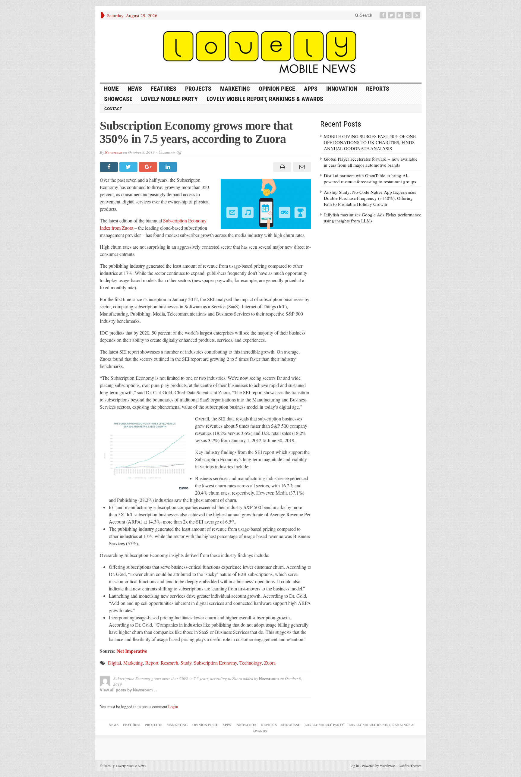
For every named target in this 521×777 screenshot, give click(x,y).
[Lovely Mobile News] (261, 51)
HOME (111, 88)
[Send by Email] (301, 167)
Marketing (235, 88)
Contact (113, 109)
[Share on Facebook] (109, 167)
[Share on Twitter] (129, 167)
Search (365, 15)
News (135, 88)
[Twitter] (392, 15)
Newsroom (113, 152)
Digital (114, 662)
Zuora (270, 662)
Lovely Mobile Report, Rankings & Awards (265, 98)
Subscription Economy (215, 662)
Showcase (118, 98)
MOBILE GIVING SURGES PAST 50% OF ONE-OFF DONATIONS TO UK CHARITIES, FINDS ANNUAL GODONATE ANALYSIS (370, 142)
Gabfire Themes (410, 765)
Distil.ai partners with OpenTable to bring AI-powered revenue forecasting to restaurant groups (370, 178)
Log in (354, 765)
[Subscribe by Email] (409, 15)
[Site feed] (417, 15)
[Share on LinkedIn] (168, 167)
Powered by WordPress (379, 765)
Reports (377, 88)
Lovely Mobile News (129, 765)
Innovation (341, 88)
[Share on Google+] (149, 167)
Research (169, 662)
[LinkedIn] (400, 15)
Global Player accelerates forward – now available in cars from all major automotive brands (371, 162)
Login (173, 706)
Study (186, 662)
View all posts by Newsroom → (129, 690)
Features (163, 88)
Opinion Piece (277, 88)
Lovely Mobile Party (169, 98)
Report (151, 662)
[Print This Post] (281, 167)
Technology (250, 662)
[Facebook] (383, 15)
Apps (310, 88)
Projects (198, 88)
